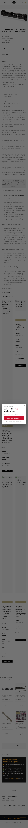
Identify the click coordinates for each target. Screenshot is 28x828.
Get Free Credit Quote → (14, 418)
